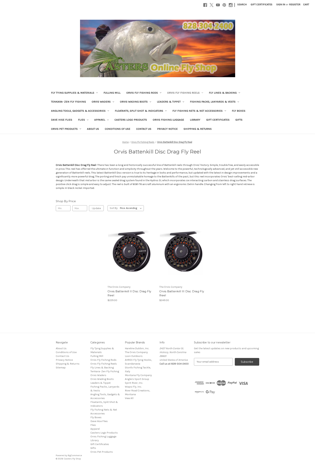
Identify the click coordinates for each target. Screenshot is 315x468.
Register (294, 4)
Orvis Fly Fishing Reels (183, 92)
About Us (93, 128)
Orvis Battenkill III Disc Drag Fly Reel (181, 293)
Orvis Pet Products (64, 128)
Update (96, 208)
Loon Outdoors (134, 356)
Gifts (238, 119)
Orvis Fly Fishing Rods (142, 92)
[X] (211, 5)
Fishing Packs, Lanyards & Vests (213, 101)
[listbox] (131, 208)
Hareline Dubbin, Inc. (137, 348)
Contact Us (143, 128)
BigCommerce (75, 455)
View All (129, 398)
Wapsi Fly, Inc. (133, 386)
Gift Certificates (261, 4)
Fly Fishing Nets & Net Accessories (197, 110)
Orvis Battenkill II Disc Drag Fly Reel (129, 293)
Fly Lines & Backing (223, 92)
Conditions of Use (117, 128)
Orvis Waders (101, 101)
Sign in (280, 4)
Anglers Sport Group (137, 379)
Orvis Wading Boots (134, 101)
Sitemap (61, 367)
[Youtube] (218, 5)
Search (242, 4)
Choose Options (131, 254)
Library (195, 119)
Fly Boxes (238, 110)
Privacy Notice (167, 128)
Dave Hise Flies (61, 119)
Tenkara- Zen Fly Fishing (68, 101)
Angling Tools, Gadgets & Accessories (78, 110)
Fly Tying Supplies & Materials (72, 92)
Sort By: (114, 208)
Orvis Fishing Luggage (168, 119)
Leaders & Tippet (169, 101)
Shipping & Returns (198, 128)
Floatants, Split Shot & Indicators (139, 110)
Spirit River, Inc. (134, 382)
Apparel (99, 119)
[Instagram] (231, 5)
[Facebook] (205, 5)
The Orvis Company (136, 352)
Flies (81, 119)
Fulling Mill (112, 92)
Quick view (128, 248)
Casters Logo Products (130, 119)
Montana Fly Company (138, 375)
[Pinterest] (224, 5)
